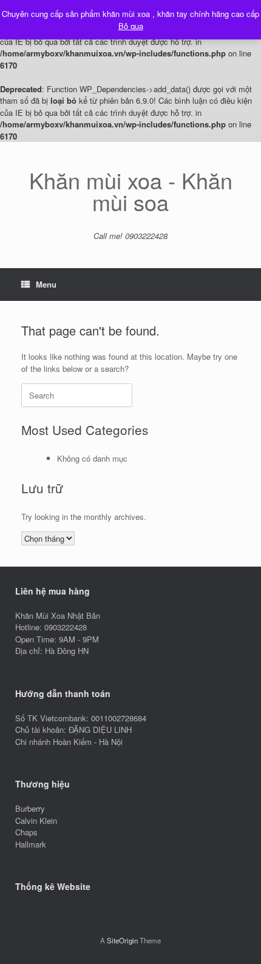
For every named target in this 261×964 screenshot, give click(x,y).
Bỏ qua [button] (130, 26)
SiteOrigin (122, 940)
